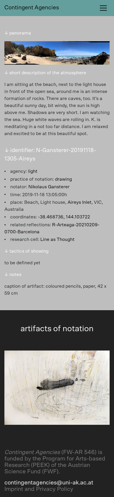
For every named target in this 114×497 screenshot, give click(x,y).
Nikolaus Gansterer (49, 186)
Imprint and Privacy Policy (38, 489)
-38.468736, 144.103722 (64, 217)
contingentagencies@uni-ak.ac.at (48, 483)
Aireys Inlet (79, 202)
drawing (63, 179)
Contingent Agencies (31, 8)
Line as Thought (57, 239)
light (32, 171)
